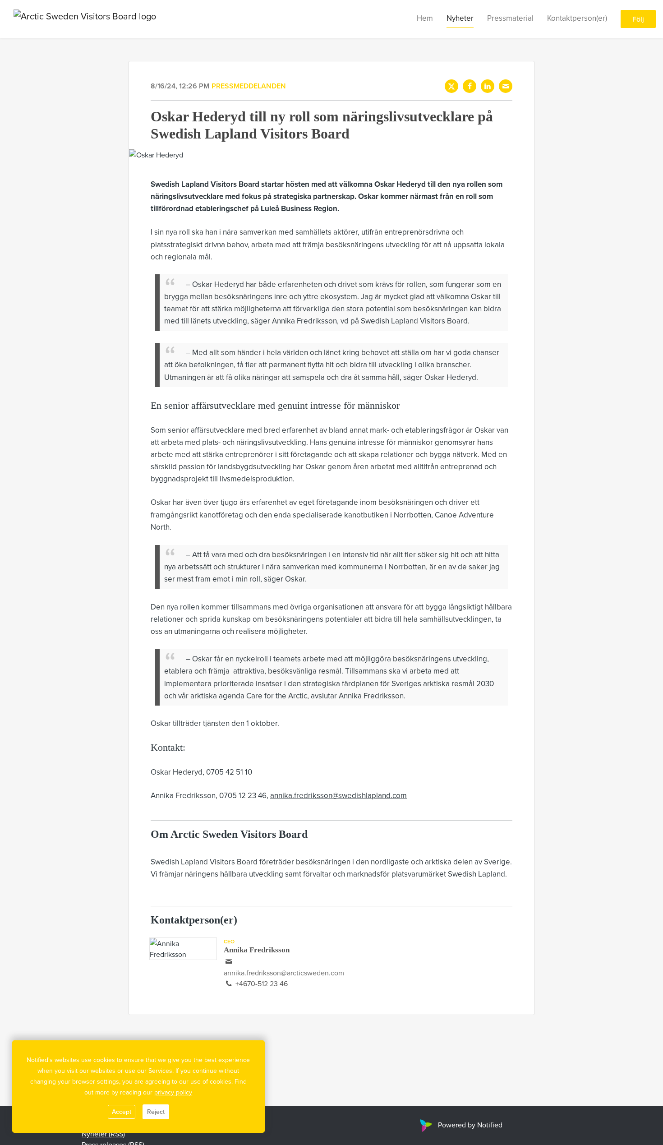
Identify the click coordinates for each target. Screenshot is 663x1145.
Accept (121, 1111)
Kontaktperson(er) (577, 18)
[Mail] (505, 86)
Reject (156, 1111)
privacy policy (173, 1092)
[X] (451, 86)
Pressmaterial (510, 18)
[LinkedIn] (487, 86)
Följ (638, 19)
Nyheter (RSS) (103, 1134)
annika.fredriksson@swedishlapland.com (338, 795)
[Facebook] (469, 86)
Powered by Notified (470, 1125)
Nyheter (460, 18)
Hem (425, 18)
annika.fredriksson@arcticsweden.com (284, 973)
